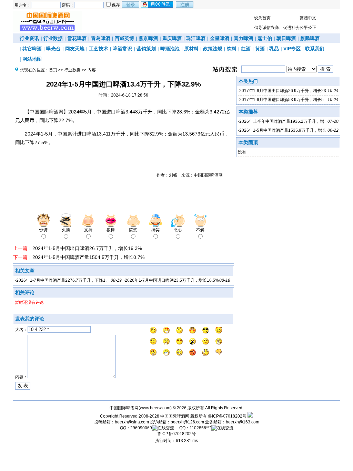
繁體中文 (308, 18)
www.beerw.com (155, 407)
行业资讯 (29, 38)
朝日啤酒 (286, 38)
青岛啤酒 (100, 38)
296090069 (141, 427)
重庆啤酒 (172, 38)
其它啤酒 (32, 48)
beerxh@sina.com (132, 422)
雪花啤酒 (77, 38)
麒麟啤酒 (310, 38)
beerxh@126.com (187, 422)
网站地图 (32, 59)
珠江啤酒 (195, 38)
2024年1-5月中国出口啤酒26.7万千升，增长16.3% (87, 248)
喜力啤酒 (243, 38)
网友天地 (74, 48)
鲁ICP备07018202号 (227, 416)
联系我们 (314, 48)
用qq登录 (157, 4)
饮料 (231, 48)
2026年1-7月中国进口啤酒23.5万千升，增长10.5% (172, 280)
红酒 (246, 48)
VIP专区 (292, 48)
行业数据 (53, 38)
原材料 (191, 48)
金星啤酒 (219, 38)
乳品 (274, 48)
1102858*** (200, 427)
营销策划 (146, 48)
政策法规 (212, 48)
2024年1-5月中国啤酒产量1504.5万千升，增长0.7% (88, 257)
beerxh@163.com (242, 422)
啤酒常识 (122, 48)
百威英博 (124, 38)
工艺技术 (98, 48)
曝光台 (53, 48)
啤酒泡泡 (170, 48)
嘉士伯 (265, 38)
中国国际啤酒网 (174, 416)
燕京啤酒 (148, 38)
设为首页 (262, 18)
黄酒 (260, 48)
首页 (53, 70)
